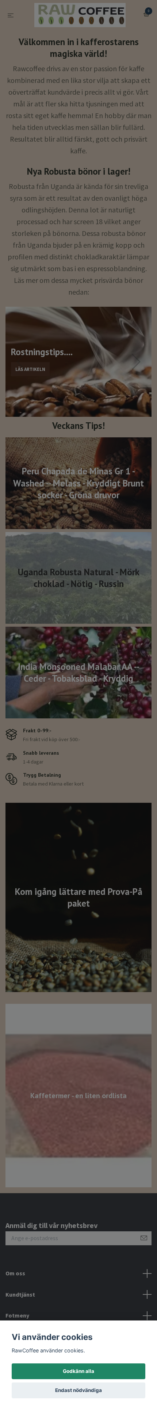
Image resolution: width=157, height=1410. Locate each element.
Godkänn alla (78, 1371)
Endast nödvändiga (78, 1390)
